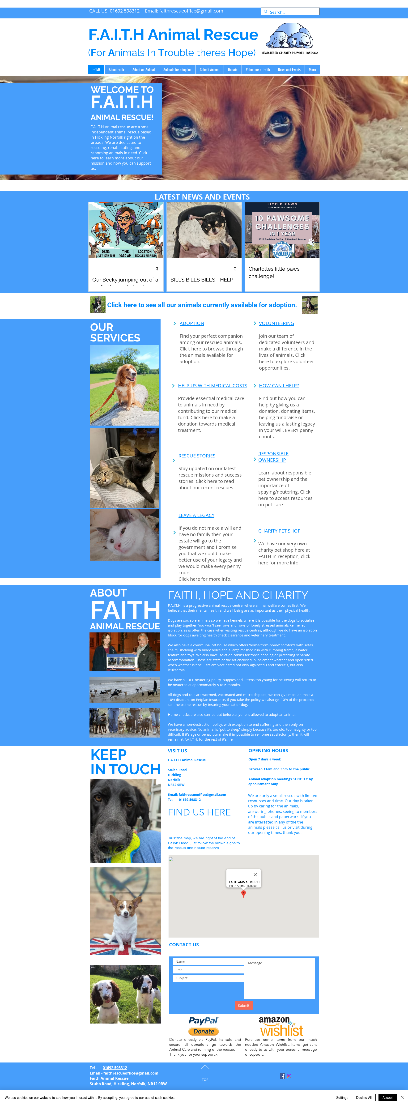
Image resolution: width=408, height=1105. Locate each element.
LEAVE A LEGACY (196, 515)
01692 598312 (125, 11)
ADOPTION (192, 323)
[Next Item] (401, 128)
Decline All (364, 1097)
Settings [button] (342, 1097)
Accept (387, 1097)
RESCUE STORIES (196, 455)
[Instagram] (289, 1076)
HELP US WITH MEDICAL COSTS (212, 385)
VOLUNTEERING (276, 323)
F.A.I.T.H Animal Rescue (173, 34)
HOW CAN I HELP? (279, 385)
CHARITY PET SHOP (279, 531)
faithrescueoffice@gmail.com (202, 794)
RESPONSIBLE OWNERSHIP (273, 456)
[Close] (402, 1097)
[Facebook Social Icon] (282, 1076)
